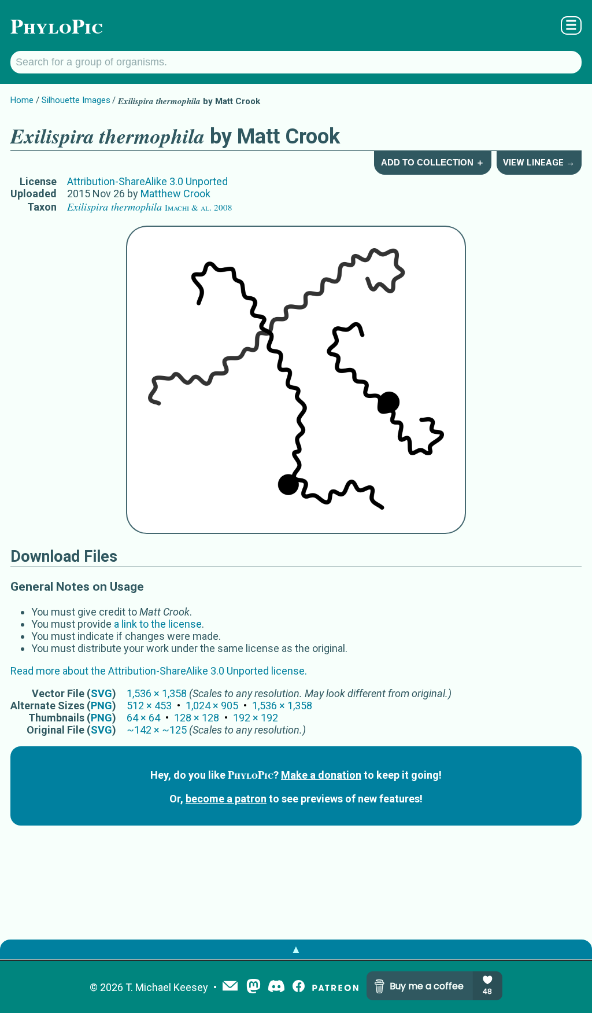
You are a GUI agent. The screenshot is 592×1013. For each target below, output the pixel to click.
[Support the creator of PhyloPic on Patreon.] (335, 987)
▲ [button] (296, 949)
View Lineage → (539, 162)
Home (22, 100)
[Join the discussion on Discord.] (276, 987)
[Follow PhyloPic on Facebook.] (299, 987)
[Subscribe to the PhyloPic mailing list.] (230, 987)
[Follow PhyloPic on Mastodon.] (253, 987)
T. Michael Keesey (166, 987)
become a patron (226, 799)
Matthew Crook (175, 193)
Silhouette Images (76, 100)
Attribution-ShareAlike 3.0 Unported (147, 181)
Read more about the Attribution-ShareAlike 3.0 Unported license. (158, 671)
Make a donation (321, 775)
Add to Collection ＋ (432, 162)
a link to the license (158, 624)
